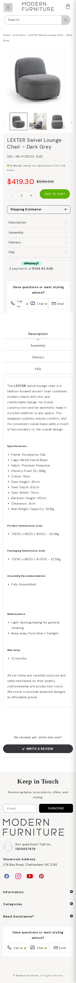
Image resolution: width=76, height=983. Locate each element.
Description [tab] (38, 334)
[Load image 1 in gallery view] (18, 121)
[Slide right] (71, 122)
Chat (40, 303)
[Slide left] (4, 122)
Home (6, 35)
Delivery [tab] (38, 357)
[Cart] (67, 6)
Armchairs (19, 35)
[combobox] (37, 20)
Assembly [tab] (38, 346)
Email (60, 303)
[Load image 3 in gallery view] (57, 121)
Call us (19, 304)
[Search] (65, 20)
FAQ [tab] (38, 369)
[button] (8, 7)
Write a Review (47, 750)
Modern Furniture (27, 975)
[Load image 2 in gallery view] (37, 121)
